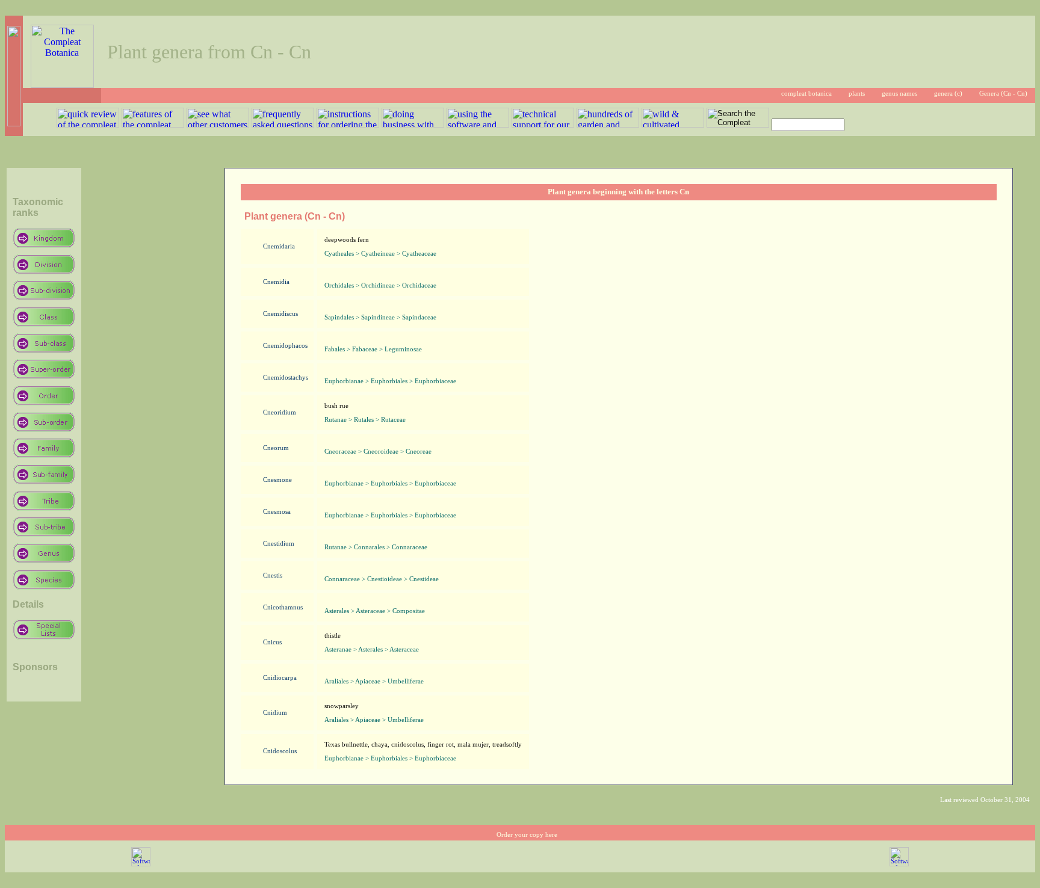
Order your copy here (527, 834)
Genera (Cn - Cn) (1003, 93)
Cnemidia (276, 282)
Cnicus (272, 642)
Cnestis (272, 575)
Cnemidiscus (280, 313)
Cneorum (276, 448)
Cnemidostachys (285, 377)
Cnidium (275, 712)
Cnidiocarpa (280, 677)
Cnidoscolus (280, 751)
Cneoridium (279, 412)
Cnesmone (277, 479)
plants (857, 93)
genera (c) (948, 93)
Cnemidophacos (285, 345)
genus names (899, 93)
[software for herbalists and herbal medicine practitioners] (899, 864)
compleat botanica (806, 93)
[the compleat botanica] (62, 84)
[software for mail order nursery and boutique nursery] (140, 864)
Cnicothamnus (283, 607)
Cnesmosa (277, 511)
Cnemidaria (279, 246)
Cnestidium (278, 543)
